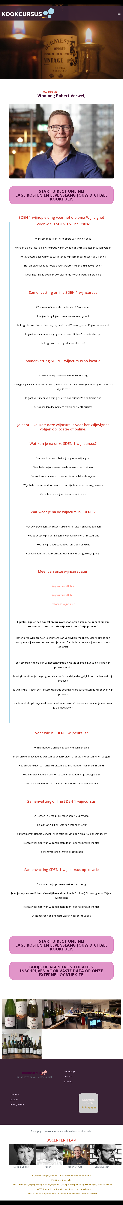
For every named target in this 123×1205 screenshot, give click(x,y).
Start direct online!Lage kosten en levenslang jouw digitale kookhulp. (61, 195)
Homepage (69, 1071)
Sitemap (68, 1082)
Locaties (14, 1100)
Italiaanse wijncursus (63, 604)
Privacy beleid (17, 1105)
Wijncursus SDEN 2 (63, 586)
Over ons (14, 1094)
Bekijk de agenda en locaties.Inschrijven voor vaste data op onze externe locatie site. (61, 970)
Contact (68, 1076)
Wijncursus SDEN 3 (63, 595)
